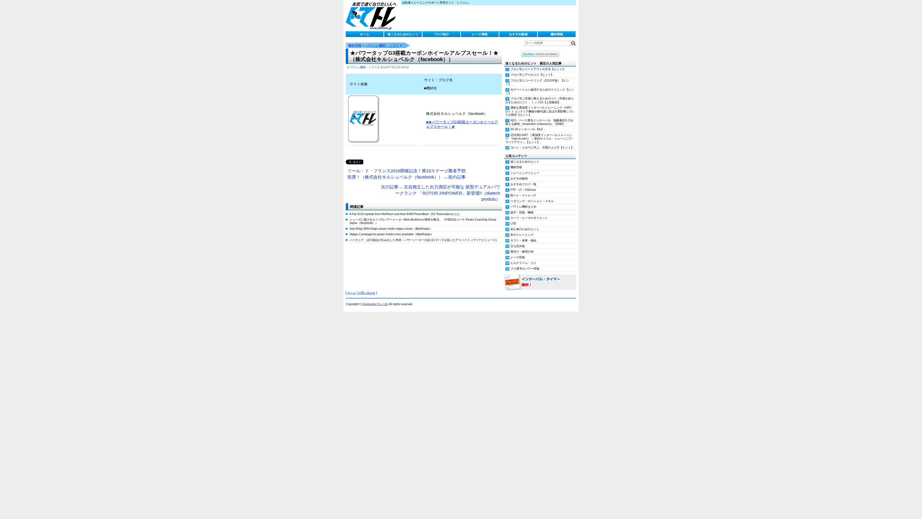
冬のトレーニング (522, 234)
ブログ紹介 (441, 34)
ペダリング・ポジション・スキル (532, 201)
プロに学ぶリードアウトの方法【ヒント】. (538, 69)
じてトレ (372, 15)
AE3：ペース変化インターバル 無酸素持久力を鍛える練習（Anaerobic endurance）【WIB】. (539, 122)
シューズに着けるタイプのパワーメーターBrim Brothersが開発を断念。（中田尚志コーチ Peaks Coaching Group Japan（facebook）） (422, 221)
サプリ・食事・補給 (523, 240)
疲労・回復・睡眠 (522, 212)
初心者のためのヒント (524, 229)
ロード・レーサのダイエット (529, 218)
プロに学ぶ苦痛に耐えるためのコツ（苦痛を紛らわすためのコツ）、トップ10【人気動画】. (539, 100)
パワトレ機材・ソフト (382, 45)
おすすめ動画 (518, 34)
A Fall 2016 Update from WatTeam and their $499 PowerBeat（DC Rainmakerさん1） (405, 214)
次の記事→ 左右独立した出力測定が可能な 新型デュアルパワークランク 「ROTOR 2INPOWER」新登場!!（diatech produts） (440, 193)
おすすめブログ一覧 (523, 184)
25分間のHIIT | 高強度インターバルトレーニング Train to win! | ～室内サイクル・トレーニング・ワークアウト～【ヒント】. (540, 138)
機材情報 (557, 34)
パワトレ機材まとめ (523, 206)
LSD (513, 223)
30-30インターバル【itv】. (527, 129)
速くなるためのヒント (403, 34)
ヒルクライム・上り (523, 263)
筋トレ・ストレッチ (523, 195)
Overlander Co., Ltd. (375, 304)
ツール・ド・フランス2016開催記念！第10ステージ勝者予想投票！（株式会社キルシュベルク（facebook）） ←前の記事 (406, 173)
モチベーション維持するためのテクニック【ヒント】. (539, 91)
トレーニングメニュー (524, 173)
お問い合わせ (366, 293)
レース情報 (480, 34)
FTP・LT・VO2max (523, 190)
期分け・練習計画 (522, 251)
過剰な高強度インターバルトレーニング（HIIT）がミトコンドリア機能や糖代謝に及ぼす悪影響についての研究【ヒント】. (540, 111)
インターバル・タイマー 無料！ (540, 282)
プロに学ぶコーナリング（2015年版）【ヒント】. (537, 82)
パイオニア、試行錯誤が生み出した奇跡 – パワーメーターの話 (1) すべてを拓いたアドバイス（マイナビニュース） (424, 240)
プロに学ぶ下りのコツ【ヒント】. (532, 74)
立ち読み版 (517, 246)
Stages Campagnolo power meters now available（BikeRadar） (391, 234)
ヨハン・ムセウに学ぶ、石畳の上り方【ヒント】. (542, 147)
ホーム (364, 34)
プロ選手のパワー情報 (524, 268)
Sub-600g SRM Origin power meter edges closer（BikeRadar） (390, 228)
